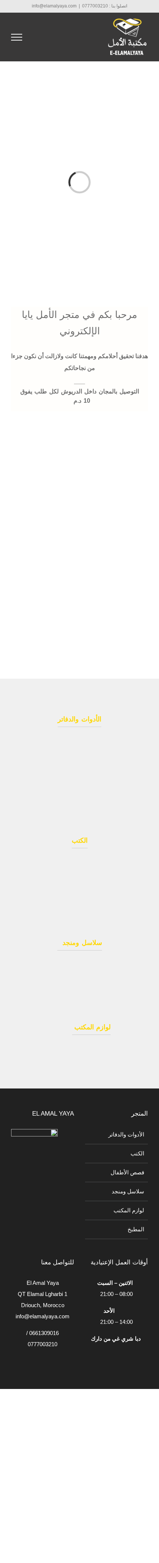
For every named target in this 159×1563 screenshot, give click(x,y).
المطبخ (136, 1229)
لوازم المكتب (129, 1210)
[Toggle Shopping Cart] (59, 37)
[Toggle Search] (39, 37)
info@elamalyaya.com (54, 6)
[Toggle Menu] (16, 37)
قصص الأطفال (127, 1172)
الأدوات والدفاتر (126, 1134)
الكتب (137, 1153)
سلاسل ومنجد (126, 1191)
